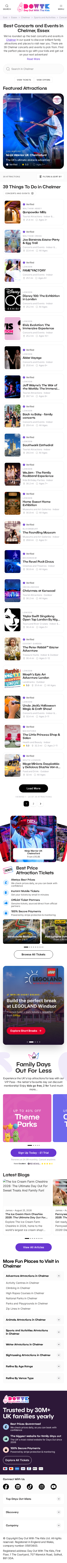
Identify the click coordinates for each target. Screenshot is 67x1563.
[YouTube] (54, 1487)
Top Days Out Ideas (18, 1498)
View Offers (43, 80)
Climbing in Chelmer (18, 1288)
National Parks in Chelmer (21, 1298)
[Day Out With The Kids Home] (33, 7)
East (5, 17)
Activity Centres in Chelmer (22, 1282)
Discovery (12, 1512)
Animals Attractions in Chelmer (26, 1319)
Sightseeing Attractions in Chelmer (28, 1355)
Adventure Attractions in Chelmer (27, 1275)
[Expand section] (59, 1319)
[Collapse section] (59, 1275)
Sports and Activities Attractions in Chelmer (27, 1332)
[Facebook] (6, 1487)
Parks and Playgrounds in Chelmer (27, 1303)
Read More (33, 58)
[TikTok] (30, 1487)
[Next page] (40, 803)
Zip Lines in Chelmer (18, 1308)
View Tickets (24, 80)
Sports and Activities (44, 17)
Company (12, 1525)
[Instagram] (42, 1487)
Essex (14, 17)
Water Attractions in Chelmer (24, 1344)
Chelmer (25, 17)
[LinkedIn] (18, 1487)
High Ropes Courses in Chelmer (25, 1293)
